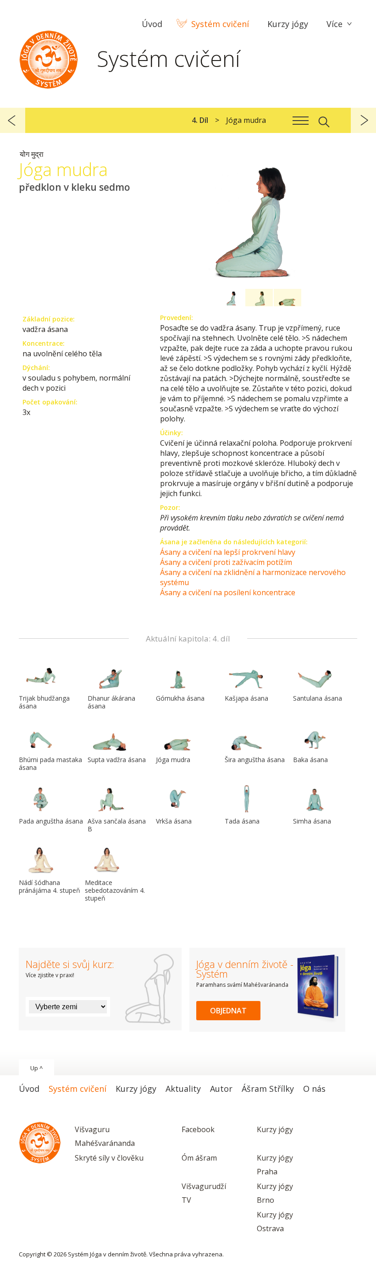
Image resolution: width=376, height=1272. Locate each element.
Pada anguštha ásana (51, 821)
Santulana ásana (317, 698)
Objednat (228, 1011)
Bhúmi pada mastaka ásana (50, 763)
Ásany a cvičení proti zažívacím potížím (226, 562)
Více (334, 23)
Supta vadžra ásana (117, 759)
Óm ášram (199, 1158)
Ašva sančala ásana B (117, 825)
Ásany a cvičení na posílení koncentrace (227, 592)
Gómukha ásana (180, 698)
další (363, 120)
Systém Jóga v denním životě (48, 57)
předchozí (12, 120)
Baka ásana (310, 759)
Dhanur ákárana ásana (111, 702)
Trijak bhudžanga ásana (44, 702)
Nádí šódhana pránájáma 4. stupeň (49, 886)
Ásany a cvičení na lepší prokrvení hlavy (227, 552)
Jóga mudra (173, 759)
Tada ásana (242, 821)
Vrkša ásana (174, 821)
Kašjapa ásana (246, 698)
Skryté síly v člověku (109, 1158)
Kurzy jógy (275, 1129)
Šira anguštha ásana (255, 759)
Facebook (198, 1129)
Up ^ (36, 1068)
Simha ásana (312, 821)
